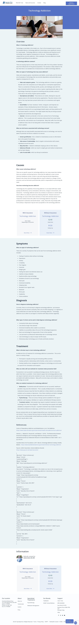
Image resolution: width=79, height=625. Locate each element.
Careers (19, 607)
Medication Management (33, 605)
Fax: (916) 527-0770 (62, 605)
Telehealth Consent (53, 621)
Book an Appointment (71, 3)
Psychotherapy (30, 602)
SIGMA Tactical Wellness (48, 603)
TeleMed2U (46, 600)
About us (20, 601)
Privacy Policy (40, 621)
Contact (39, 2)
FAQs (59, 612)
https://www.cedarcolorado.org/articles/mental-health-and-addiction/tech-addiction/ (39, 430)
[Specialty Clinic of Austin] (7, 4)
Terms (34, 621)
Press (19, 610)
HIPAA (65, 621)
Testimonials (21, 604)
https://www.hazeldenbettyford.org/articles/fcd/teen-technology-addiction (41, 444)
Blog (44, 2)
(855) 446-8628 (61, 603)
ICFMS (60, 621)
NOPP (46, 621)
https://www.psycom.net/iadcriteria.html (27, 450)
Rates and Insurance (30, 2)
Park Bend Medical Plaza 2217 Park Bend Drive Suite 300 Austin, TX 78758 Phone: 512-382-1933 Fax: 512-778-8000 (9, 603)
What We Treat (19, 2)
